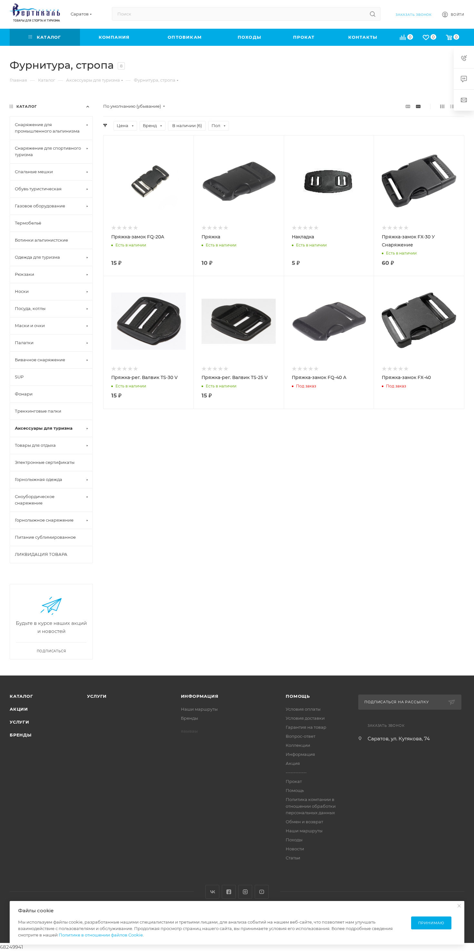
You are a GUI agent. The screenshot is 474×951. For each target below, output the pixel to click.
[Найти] (372, 14)
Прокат (294, 781)
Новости (295, 848)
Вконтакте (212, 892)
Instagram (245, 892)
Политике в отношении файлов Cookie (101, 934)
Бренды (21, 734)
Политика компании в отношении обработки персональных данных (311, 806)
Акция (293, 763)
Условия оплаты (303, 709)
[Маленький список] (407, 106)
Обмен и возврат (304, 821)
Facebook (229, 892)
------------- (296, 772)
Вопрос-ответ (300, 736)
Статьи (293, 857)
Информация (200, 696)
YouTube (262, 892)
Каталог (21, 696)
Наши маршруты (199, 709)
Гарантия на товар (306, 727)
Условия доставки (305, 718)
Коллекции (298, 745)
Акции (19, 709)
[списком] (452, 106)
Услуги (19, 722)
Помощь (298, 696)
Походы (294, 839)
